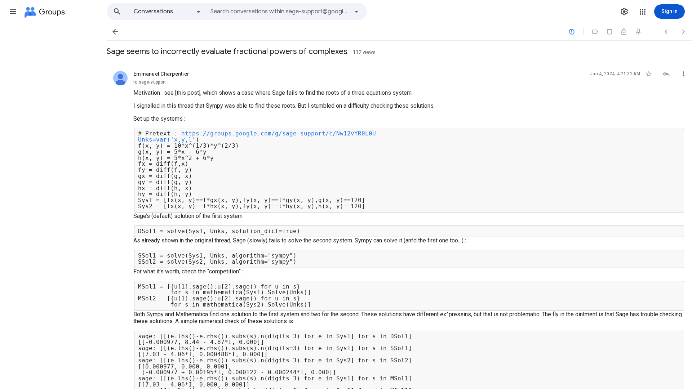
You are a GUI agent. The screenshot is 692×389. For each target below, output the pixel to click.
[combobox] (279, 11)
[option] (167, 11)
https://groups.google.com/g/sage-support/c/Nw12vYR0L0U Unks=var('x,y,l (257, 136)
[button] (13, 11)
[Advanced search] (356, 11)
